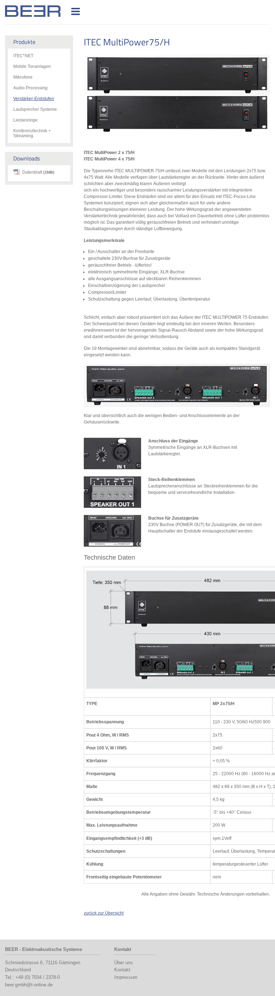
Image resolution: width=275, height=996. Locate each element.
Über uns (123, 962)
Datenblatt (38, 172)
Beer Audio (42, 11)
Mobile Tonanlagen (32, 66)
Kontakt (122, 969)
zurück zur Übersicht (104, 913)
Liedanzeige (25, 120)
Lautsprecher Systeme (35, 109)
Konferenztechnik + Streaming (32, 133)
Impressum (126, 977)
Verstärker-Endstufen (33, 98)
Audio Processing (30, 87)
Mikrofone (23, 77)
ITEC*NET (23, 55)
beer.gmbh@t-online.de (29, 984)
